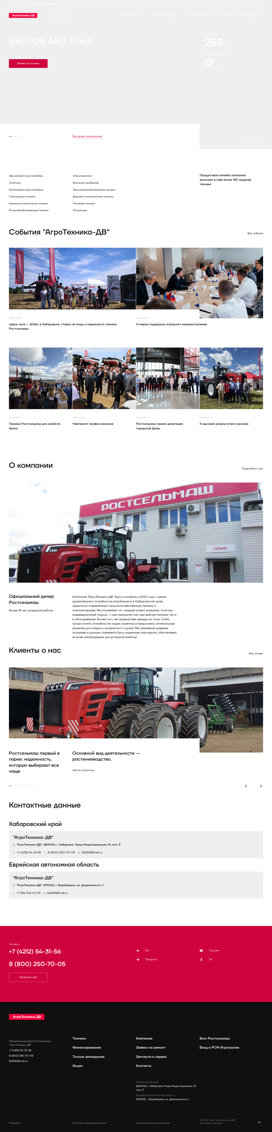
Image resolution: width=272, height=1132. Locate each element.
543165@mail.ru (92, 852)
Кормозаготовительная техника (28, 203)
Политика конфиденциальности (89, 1123)
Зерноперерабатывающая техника (94, 190)
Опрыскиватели (82, 176)
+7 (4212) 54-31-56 (29, 852)
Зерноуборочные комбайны (26, 176)
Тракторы (15, 183)
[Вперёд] (261, 136)
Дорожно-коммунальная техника (93, 196)
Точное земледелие (164, 15)
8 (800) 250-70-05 (61, 852)
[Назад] (246, 136)
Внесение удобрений (86, 183)
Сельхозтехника (130, 15)
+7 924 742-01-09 (29, 893)
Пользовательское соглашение (153, 1123)
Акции (226, 15)
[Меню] (51, 15)
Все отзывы (256, 653)
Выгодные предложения (87, 136)
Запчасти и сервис (200, 15)
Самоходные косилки (22, 196)
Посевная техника (84, 203)
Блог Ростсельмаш (215, 1038)
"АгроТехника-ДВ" (33, 837)
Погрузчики (80, 210)
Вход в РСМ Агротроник (219, 1047)
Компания (144, 1038)
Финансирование (248, 15)
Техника (79, 1038)
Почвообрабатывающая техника (28, 210)
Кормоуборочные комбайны (26, 190)
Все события (255, 233)
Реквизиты (14, 1123)
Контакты (143, 1066)
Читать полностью (83, 770)
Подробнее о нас (252, 468)
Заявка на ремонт (150, 1047)
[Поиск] (63, 15)
